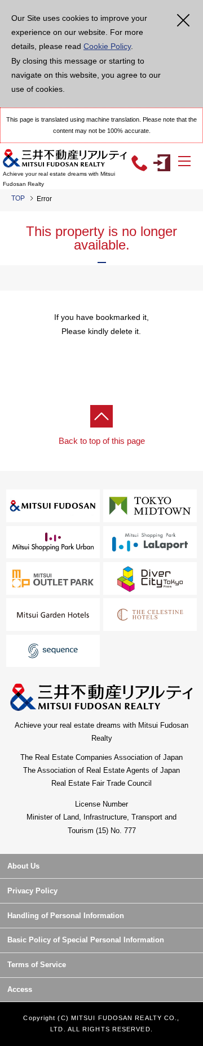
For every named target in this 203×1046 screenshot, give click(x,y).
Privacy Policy (32, 891)
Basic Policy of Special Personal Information (85, 940)
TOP (18, 198)
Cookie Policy (107, 46)
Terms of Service (36, 964)
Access (19, 989)
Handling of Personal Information (65, 915)
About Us (23, 866)
